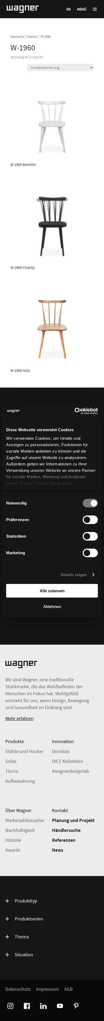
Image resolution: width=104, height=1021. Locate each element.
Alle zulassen (52, 590)
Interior (32, 36)
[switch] (90, 519)
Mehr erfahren (19, 718)
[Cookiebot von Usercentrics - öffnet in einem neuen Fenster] (75, 411)
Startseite (17, 36)
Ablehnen (52, 606)
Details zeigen (74, 574)
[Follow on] (9, 1005)
